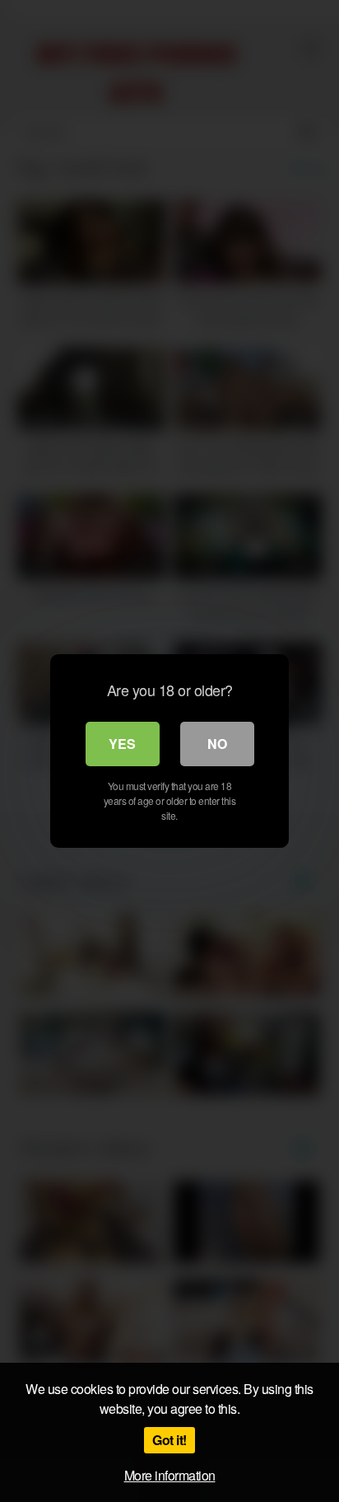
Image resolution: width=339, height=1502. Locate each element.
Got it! (169, 1439)
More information (170, 1475)
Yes (122, 743)
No (217, 743)
